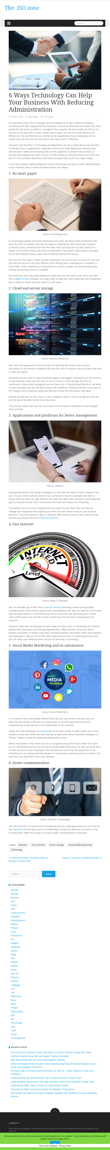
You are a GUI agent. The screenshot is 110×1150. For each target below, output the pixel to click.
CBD (13, 908)
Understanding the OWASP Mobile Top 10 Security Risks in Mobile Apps (46, 1077)
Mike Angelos (33, 117)
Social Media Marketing (80, 844)
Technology (48, 117)
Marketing (16, 996)
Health (14, 962)
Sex (12, 1019)
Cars (13, 901)
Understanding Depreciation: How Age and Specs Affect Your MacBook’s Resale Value (52, 1081)
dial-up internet (53, 607)
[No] (106, 1141)
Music (13, 1000)
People (14, 1007)
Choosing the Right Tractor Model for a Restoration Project (40, 1085)
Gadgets (15, 943)
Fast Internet (38, 844)
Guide (13, 954)
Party (13, 1003)
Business (23, 844)
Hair (13, 958)
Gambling (15, 946)
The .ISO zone (22, 8)
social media (45, 731)
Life (13, 992)
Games (14, 950)
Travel (14, 1034)
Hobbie (14, 965)
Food (13, 931)
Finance (14, 927)
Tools (13, 1030)
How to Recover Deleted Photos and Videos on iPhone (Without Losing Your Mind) (51, 1052)
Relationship (17, 1011)
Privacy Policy (65, 1146)
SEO (13, 1015)
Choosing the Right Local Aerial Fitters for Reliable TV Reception (43, 1089)
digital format (22, 278)
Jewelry (14, 981)
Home (14, 969)
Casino (14, 905)
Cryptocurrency (18, 912)
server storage (57, 844)
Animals (14, 889)
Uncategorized (18, 1038)
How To (14, 973)
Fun (12, 939)
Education (15, 916)
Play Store (18, 829)
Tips (13, 1026)
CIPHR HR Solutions (49, 517)
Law (13, 988)
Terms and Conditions (48, 1146)
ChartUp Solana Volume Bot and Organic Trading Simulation (40, 1056)
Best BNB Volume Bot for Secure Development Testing (38, 1059)
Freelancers (16, 935)
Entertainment (18, 920)
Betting (14, 893)
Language (15, 984)
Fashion (14, 924)
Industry (15, 977)
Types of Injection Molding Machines (80, 857)
